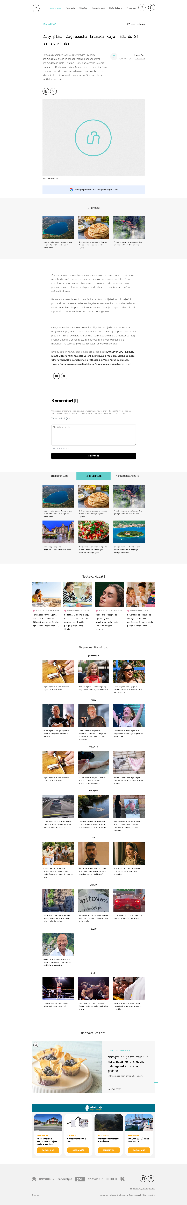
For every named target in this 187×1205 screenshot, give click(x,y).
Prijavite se (93, 456)
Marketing (112, 1195)
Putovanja (70, 8)
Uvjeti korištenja (122, 1195)
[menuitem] (151, 7)
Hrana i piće (55, 8)
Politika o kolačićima (148, 1195)
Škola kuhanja (115, 8)
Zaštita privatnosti (135, 1195)
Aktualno (83, 8)
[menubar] (151, 7)
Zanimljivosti (98, 8)
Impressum (104, 1195)
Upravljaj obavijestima (144, 1189)
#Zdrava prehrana (136, 24)
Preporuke (131, 8)
